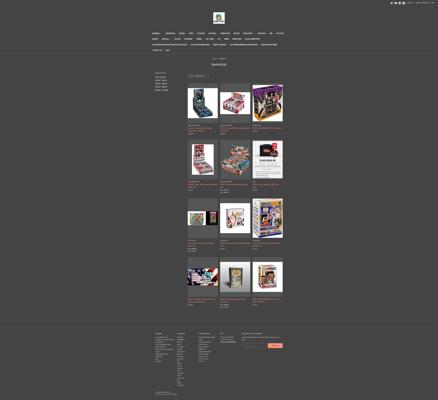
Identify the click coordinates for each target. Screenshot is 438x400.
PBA (270, 33)
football (212, 33)
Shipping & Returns (269, 45)
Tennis (199, 39)
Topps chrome (203, 347)
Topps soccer (203, 356)
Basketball (170, 33)
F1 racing (201, 33)
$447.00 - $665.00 (161, 84)
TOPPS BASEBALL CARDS (207, 337)
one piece (262, 33)
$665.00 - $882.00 (161, 87)
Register (426, 3)
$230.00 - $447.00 (161, 80)
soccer (177, 39)
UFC (219, 39)
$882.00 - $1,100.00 (161, 90)
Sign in (417, 3)
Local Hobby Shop (252, 39)
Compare (202, 103)
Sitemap (158, 361)
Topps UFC (202, 349)
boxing (182, 33)
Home (214, 59)
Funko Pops (225, 33)
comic (191, 33)
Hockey (237, 33)
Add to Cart (203, 107)
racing (155, 39)
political (280, 33)
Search (410, 3)
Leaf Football (203, 344)
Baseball (156, 33)
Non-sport (248, 33)
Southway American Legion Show (243, 45)
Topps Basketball (204, 342)
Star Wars (188, 39)
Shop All (165, 39)
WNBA (226, 39)
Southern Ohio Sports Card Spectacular (169, 45)
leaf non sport (203, 359)
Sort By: (191, 76)
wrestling (236, 39)
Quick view (202, 99)
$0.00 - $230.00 (160, 77)
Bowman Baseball (205, 352)
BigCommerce (166, 392)
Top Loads (209, 39)
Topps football (204, 354)
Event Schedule (219, 45)
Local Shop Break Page (199, 45)
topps (201, 340)
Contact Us (157, 50)
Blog (168, 50)
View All (201, 361)
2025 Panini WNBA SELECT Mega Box (267, 128)
